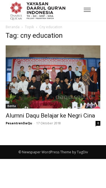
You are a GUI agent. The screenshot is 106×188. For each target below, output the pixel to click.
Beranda (13, 27)
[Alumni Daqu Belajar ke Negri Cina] (53, 76)
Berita (11, 106)
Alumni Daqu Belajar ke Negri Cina (50, 115)
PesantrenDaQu (19, 123)
